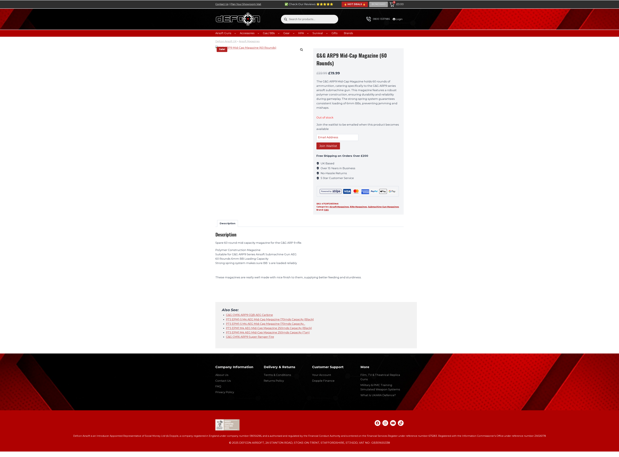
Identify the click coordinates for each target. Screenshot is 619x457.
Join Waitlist (328, 146)
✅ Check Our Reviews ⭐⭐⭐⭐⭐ (309, 4)
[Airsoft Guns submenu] (235, 33)
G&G (326, 210)
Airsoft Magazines (249, 41)
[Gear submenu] (294, 33)
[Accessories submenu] (258, 33)
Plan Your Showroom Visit (245, 4)
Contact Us (221, 4)
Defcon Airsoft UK (225, 41)
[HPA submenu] (308, 33)
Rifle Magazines (358, 207)
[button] (302, 50)
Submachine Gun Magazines (383, 207)
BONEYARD (379, 4)
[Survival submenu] (327, 33)
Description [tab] (227, 223)
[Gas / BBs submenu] (279, 33)
